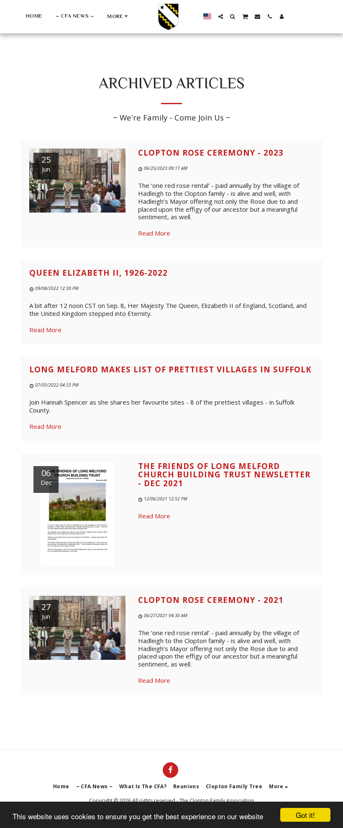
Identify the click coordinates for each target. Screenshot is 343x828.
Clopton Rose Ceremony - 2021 (211, 600)
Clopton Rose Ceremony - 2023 (211, 152)
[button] (220, 16)
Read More (154, 233)
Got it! (305, 815)
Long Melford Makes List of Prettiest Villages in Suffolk (170, 369)
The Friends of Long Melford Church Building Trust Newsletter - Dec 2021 (224, 474)
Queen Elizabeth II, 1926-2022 (98, 272)
